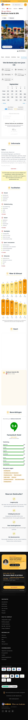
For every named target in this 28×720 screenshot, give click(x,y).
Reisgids (4, 612)
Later (25, 103)
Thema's (3, 610)
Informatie (7, 57)
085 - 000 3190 (15, 565)
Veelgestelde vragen (6, 619)
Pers (3, 639)
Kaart (18, 57)
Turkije (9, 8)
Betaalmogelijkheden (6, 657)
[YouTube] (12, 711)
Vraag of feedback (6, 628)
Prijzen (2, 57)
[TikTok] (9, 711)
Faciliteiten (13, 57)
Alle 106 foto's (21, 51)
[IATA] (19, 669)
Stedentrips (4, 604)
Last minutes (4, 608)
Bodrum (15, 8)
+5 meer (3, 266)
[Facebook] (3, 711)
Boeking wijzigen (5, 621)
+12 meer (3, 227)
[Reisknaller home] (6, 4)
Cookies (3, 655)
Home (3, 8)
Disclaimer (4, 659)
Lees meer (14, 168)
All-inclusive (4, 606)
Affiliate (3, 641)
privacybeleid (22, 590)
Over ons (4, 635)
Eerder (3, 103)
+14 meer (3, 214)
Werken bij (4, 637)
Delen (5, 18)
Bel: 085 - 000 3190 (6, 626)
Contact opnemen (6, 624)
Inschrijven (14, 587)
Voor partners (5, 644)
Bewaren (12, 18)
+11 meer (3, 252)
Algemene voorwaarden (7, 650)
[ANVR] (4, 669)
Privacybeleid (5, 653)
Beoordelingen (24, 57)
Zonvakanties (5, 602)
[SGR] (9, 669)
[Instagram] (6, 711)
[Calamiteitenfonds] (14, 669)
